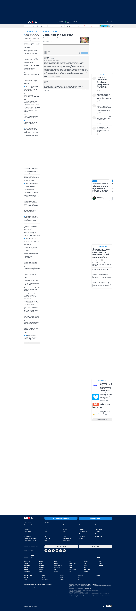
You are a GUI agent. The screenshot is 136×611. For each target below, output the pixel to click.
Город (45, 531)
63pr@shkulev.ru (87, 588)
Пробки (68, 22)
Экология (97, 531)
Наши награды (27, 531)
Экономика (98, 534)
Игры (77, 19)
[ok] (53, 550)
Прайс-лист (27, 527)
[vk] (49, 550)
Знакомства (44, 19)
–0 (87, 79)
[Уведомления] (107, 22)
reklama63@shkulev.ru (92, 584)
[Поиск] (104, 22)
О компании (27, 529)
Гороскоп (60, 19)
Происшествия (83, 531)
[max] (57, 550)
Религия (81, 538)
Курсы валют (67, 19)
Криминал (65, 527)
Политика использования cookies (75, 598)
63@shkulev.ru (39, 593)
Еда (45, 536)
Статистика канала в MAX (30, 540)
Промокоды (36, 19)
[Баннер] (105, 26)
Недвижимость (28, 19)
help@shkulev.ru (33, 595)
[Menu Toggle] (25, 22)
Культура (65, 529)
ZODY (73, 19)
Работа (81, 534)
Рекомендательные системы (74, 600)
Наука (64, 536)
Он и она (81, 524)
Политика (81, 529)
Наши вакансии (28, 534)
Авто (45, 524)
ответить (46, 79)
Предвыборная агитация (30, 538)
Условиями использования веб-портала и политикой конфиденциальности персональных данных (89, 593)
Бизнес (46, 527)
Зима (64, 524)
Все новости (32, 31)
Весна (45, 529)
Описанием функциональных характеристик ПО (78, 592)
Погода (50, 19)
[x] (60, 550)
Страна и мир (98, 529)
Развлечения (82, 536)
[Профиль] (111, 22)
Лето (64, 531)
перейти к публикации (51, 31)
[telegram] (45, 550)
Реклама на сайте (28, 524)
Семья (80, 540)
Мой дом (65, 534)
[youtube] (64, 550)
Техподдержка (27, 536)
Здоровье (46, 540)
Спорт (96, 524)
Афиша (55, 19)
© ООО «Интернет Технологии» (30, 606)
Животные (47, 538)
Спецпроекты (98, 536)
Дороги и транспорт (49, 534)
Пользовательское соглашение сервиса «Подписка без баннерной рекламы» (84, 602)
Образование (66, 540)
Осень (80, 527)
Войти (49, 52)
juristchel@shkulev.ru (56, 594)
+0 (83, 79)
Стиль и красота (99, 527)
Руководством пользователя (75, 591)
